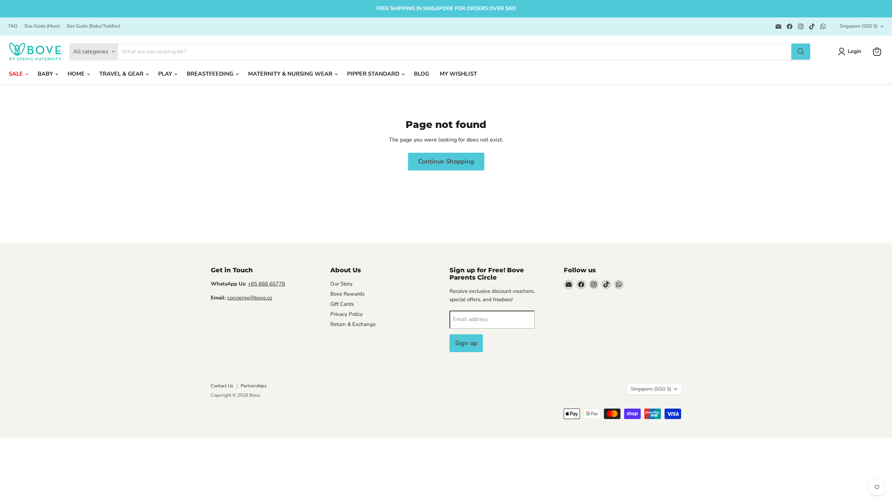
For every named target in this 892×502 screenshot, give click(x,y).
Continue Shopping (446, 161)
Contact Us (222, 386)
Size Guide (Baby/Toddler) (93, 26)
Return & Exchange (353, 324)
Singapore (859, 26)
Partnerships (254, 386)
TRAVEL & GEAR (122, 74)
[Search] (800, 52)
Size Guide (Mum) (42, 26)
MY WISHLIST (458, 74)
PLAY (166, 74)
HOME (77, 74)
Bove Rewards (347, 293)
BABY (46, 74)
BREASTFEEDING (211, 74)
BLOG (421, 74)
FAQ (13, 26)
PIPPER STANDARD (374, 74)
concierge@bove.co (249, 297)
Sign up (466, 343)
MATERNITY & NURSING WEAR (291, 74)
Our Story (341, 283)
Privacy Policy (346, 314)
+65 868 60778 (266, 283)
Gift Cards (342, 304)
